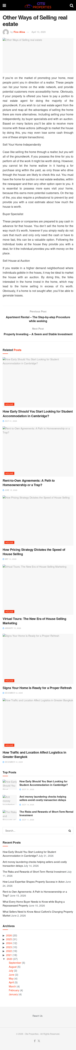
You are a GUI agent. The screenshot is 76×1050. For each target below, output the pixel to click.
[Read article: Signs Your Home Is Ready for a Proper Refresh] (38, 659)
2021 (9, 955)
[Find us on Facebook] (35, 1041)
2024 (9, 943)
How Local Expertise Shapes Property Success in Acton (34, 881)
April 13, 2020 (38, 32)
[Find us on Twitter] (38, 1041)
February (14, 990)
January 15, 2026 (12, 628)
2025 (9, 939)
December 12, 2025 (13, 693)
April (11, 982)
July (11, 970)
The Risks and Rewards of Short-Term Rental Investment (46, 813)
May (11, 978)
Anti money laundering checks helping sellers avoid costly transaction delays (42, 798)
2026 (9, 935)
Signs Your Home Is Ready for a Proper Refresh (37, 687)
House (9, 404)
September (15, 962)
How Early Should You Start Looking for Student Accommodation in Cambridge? (38, 413)
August (13, 966)
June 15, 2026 (10, 490)
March (12, 986)
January (13, 994)
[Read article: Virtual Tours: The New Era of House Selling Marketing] (38, 590)
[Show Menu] (4, 5)
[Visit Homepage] (37, 5)
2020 (9, 959)
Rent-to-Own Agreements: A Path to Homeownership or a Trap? (29, 482)
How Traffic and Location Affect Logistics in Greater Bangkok (34, 754)
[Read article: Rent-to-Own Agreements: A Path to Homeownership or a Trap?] (38, 451)
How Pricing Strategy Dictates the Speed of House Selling (34, 551)
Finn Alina (19, 32)
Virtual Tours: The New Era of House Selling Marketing (34, 620)
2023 (9, 947)
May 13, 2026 (10, 559)
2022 (9, 951)
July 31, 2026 (10, 421)
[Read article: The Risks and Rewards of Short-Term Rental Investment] (10, 815)
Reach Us (38, 1015)
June (11, 974)
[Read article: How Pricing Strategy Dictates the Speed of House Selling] (38, 521)
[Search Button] (71, 5)
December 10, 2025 (13, 762)
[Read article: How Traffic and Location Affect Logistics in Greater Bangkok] (38, 723)
